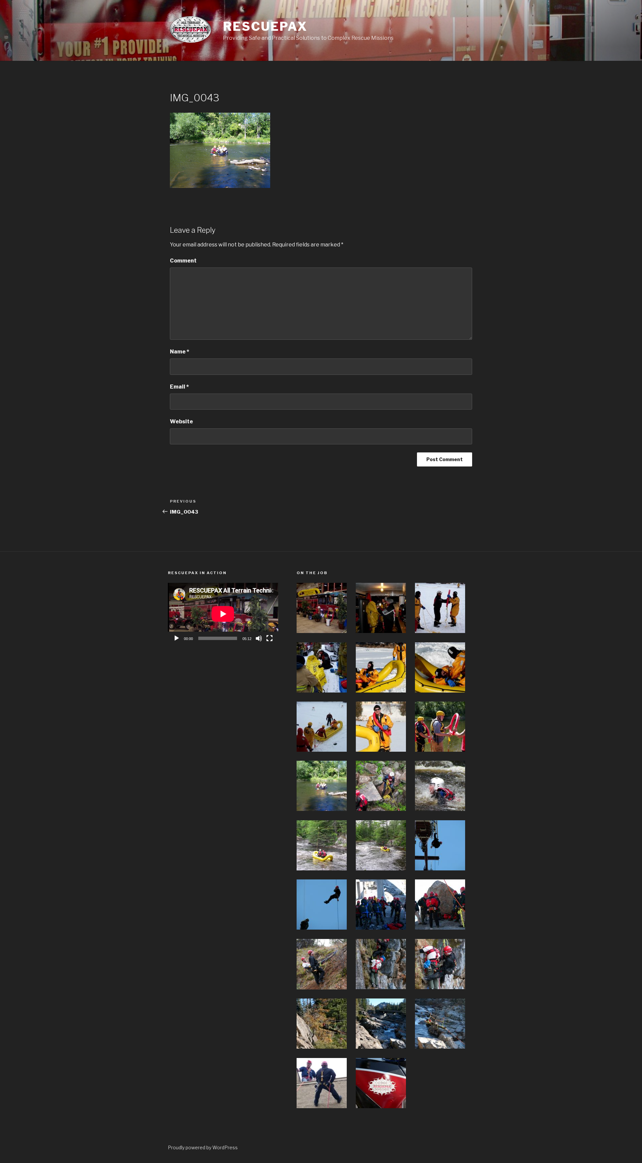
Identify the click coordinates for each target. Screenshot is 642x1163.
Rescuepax (265, 26)
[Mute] (258, 638)
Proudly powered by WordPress (203, 1147)
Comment (183, 260)
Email (179, 387)
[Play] (176, 638)
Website (181, 421)
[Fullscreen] (269, 638)
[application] (223, 614)
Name (179, 351)
